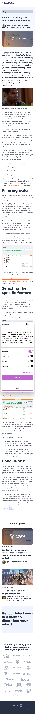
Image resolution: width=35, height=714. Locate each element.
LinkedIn (21, 705)
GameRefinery (8, 3)
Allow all (17, 377)
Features (18, 27)
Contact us (29, 709)
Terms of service (7, 709)
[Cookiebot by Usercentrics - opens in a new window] (26, 324)
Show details (26, 372)
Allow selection (17, 383)
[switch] (30, 356)
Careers (23, 709)
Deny (17, 388)
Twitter (14, 706)
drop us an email (13, 185)
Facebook (17, 705)
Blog (4, 12)
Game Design (26, 27)
